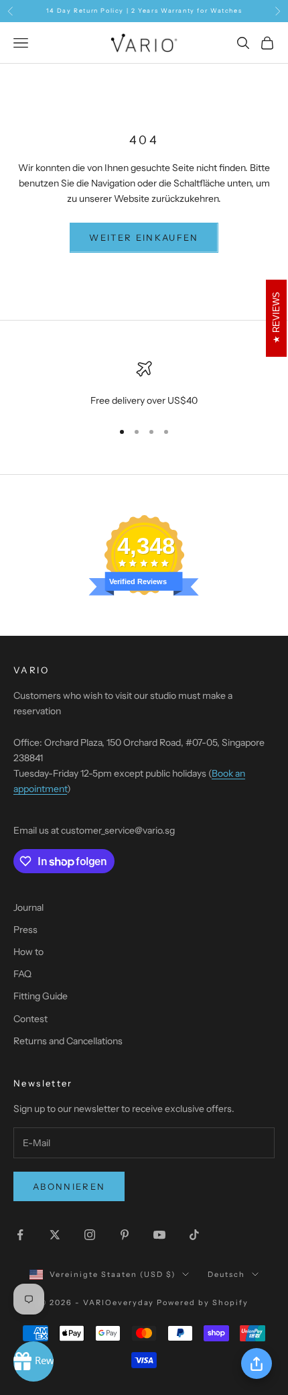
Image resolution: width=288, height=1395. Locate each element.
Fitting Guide (40, 996)
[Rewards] (33, 1361)
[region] (144, 384)
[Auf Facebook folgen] (20, 1234)
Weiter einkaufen (143, 237)
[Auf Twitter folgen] (55, 1234)
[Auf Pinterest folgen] (124, 1234)
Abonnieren (69, 1186)
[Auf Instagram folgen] (89, 1234)
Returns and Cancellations (68, 1041)
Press (25, 930)
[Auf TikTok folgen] (194, 1234)
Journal (28, 907)
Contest (30, 1019)
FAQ (22, 974)
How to (28, 952)
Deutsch (226, 1274)
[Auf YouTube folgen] (159, 1234)
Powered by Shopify (202, 1302)
